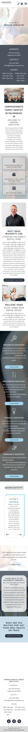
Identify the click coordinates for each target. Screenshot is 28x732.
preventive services (8, 355)
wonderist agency (13, 730)
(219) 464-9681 (14, 63)
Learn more (14, 367)
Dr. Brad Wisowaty (12, 242)
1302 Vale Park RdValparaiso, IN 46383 (14, 54)
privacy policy (21, 730)
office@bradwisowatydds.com (14, 65)
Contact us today (14, 636)
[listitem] (14, 513)
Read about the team (14, 280)
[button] (26, 3)
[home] (5, 1)
